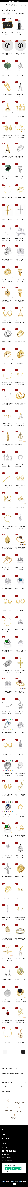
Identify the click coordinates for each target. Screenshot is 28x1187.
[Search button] (6, 5)
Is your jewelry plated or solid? (14, 1069)
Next (23, 1052)
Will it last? (14, 1078)
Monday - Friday (6, 1157)
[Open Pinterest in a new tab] (10, 1151)
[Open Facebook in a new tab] (3, 1151)
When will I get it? (14, 1091)
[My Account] (22, 5)
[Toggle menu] (3, 5)
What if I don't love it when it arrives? (14, 1087)
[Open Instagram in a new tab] (14, 1151)
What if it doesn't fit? (14, 1082)
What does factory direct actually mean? (14, 1073)
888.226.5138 (5, 1155)
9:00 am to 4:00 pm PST (8, 1160)
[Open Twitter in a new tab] (7, 1151)
